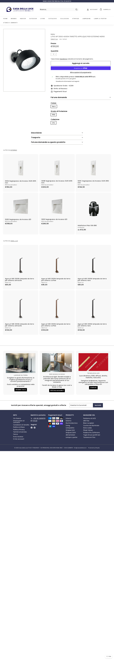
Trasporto (35, 137)
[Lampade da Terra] (20, 363)
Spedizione (63, 59)
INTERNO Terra (21, 390)
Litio (53, 123)
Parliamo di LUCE (89, 418)
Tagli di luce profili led (91, 435)
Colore (53, 103)
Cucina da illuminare (91, 425)
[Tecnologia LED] (93, 362)
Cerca (15, 434)
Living (42, 18)
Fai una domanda (59, 97)
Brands (14, 18)
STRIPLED (93, 388)
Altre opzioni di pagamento (80, 72)
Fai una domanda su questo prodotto (48, 142)
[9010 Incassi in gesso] (57, 362)
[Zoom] (24, 60)
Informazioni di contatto (18, 421)
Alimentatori (70, 435)
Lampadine (86, 18)
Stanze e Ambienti (10, 23)
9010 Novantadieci (57, 390)
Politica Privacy (19, 430)
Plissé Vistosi (88, 430)
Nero (54, 106)
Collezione (55, 119)
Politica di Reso (19, 427)
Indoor (23, 18)
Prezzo (53, 43)
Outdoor (33, 18)
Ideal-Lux (54, 39)
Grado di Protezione (59, 111)
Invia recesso (18, 437)
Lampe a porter (100, 18)
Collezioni (64, 18)
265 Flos (86, 421)
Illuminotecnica (72, 423)
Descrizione (36, 133)
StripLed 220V (71, 433)
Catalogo (52, 18)
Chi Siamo (17, 418)
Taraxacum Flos (89, 437)
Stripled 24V (70, 430)
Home (5, 18)
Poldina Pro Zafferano (91, 433)
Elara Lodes (87, 428)
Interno (68, 418)
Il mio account (18, 439)
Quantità (54, 51)
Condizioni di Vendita (21, 425)
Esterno (14, 150)
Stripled (75, 18)
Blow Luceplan (88, 423)
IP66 (53, 115)
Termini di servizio (20, 432)
